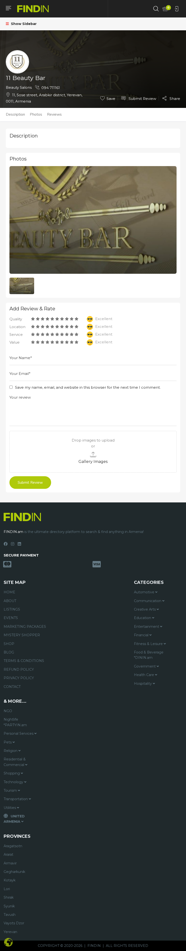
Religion (11, 751)
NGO (8, 711)
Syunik (9, 906)
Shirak (9, 897)
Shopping (12, 773)
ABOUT (10, 601)
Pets (8, 742)
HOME (9, 592)
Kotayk (10, 880)
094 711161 (50, 87)
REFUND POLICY (19, 669)
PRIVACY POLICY (19, 678)
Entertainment (147, 626)
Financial (141, 635)
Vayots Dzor (14, 923)
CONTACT (12, 687)
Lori (7, 889)
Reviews (54, 114)
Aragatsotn (13, 846)
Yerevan (10, 932)
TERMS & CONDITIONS (24, 661)
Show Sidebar (23, 24)
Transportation (16, 799)
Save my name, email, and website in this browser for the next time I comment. (88, 387)
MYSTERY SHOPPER (22, 635)
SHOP (9, 644)
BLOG (9, 652)
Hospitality (143, 683)
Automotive (144, 592)
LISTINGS (12, 609)
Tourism (11, 790)
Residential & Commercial (15, 762)
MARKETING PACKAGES (25, 626)
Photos (36, 114)
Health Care (144, 675)
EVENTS (11, 618)
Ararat (8, 854)
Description (15, 114)
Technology (14, 782)
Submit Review (142, 98)
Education (143, 618)
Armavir (10, 863)
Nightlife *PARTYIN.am (15, 722)
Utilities (10, 808)
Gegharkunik (14, 872)
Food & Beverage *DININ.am (148, 655)
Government (145, 666)
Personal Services (19, 733)
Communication (148, 601)
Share (174, 98)
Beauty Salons (19, 87)
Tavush (10, 914)
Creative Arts (145, 609)
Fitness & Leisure (149, 644)
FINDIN (94, 945)
